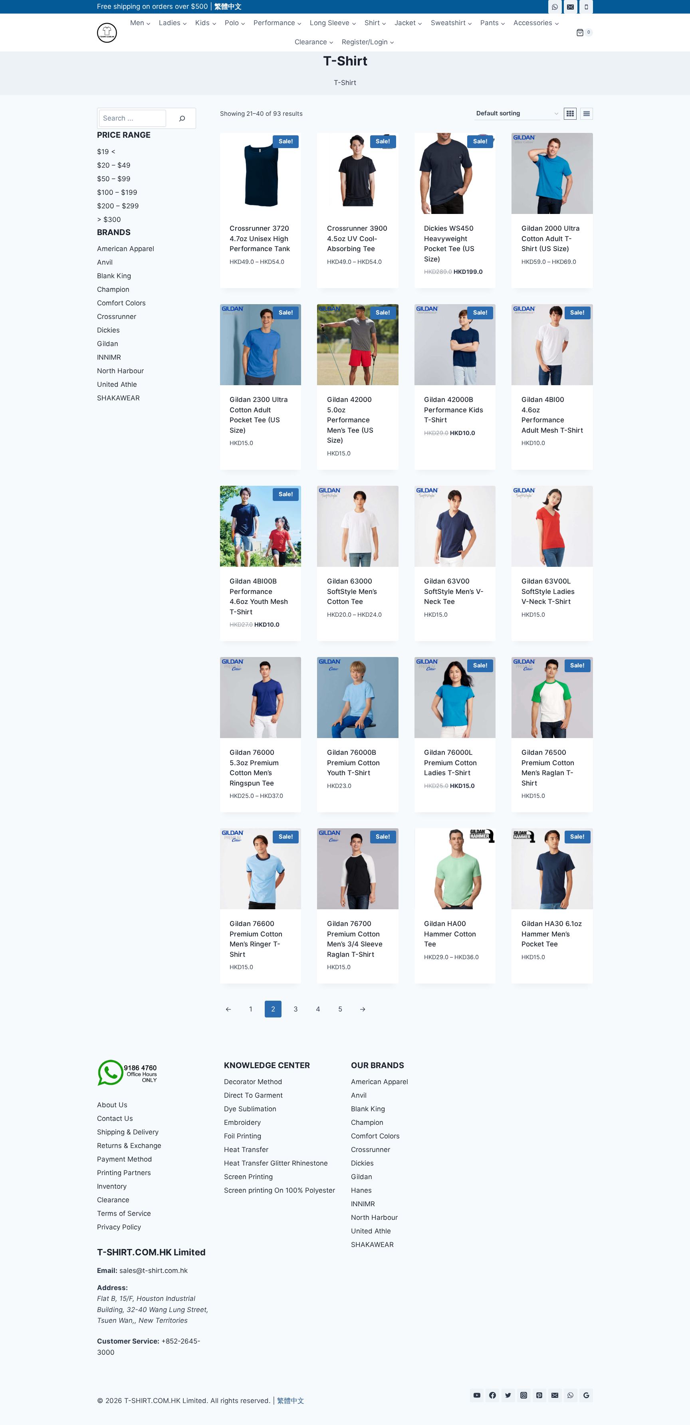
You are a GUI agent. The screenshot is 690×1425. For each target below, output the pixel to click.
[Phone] (586, 7)
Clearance (113, 1200)
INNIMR (109, 357)
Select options (255, 285)
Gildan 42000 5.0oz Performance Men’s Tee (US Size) (350, 420)
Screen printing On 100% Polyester (279, 1190)
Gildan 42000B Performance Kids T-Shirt (453, 410)
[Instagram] (524, 1395)
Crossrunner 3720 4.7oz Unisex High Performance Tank (260, 238)
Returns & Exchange (129, 1146)
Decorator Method (253, 1082)
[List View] (586, 114)
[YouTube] (477, 1395)
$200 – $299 (118, 206)
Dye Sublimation (250, 1109)
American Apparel (125, 249)
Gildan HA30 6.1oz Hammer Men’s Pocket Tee (551, 934)
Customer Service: (128, 1341)
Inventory (112, 1186)
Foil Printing (242, 1136)
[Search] (182, 118)
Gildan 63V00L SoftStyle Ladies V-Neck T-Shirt (548, 591)
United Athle (117, 384)
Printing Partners (124, 1173)
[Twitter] (508, 1395)
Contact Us (115, 1118)
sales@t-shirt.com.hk (153, 1271)
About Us (112, 1105)
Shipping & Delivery (128, 1132)
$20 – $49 (114, 165)
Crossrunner (116, 317)
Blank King (114, 276)
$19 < (106, 152)
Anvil (105, 262)
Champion (113, 289)
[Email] (570, 7)
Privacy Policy (119, 1227)
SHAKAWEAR (118, 398)
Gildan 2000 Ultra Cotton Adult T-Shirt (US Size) (550, 238)
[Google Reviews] (586, 1395)
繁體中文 (290, 1401)
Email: (107, 1271)
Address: (112, 1288)
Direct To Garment (253, 1095)
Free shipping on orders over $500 (152, 6)
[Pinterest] (539, 1395)
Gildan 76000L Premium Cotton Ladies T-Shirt (450, 762)
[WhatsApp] (555, 7)
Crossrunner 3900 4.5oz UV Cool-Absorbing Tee (357, 238)
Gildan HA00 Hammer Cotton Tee (450, 934)
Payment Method (124, 1159)
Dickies (108, 330)
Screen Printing (248, 1177)
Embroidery (242, 1122)
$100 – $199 (117, 192)
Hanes (361, 1190)
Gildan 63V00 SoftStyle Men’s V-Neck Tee (454, 591)
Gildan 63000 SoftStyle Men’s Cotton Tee (352, 591)
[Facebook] (492, 1395)
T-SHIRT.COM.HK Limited (151, 1252)
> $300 (109, 220)
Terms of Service (124, 1213)
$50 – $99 (114, 179)
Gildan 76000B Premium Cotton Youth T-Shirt (353, 762)
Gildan (107, 344)
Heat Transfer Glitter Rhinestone (276, 1163)
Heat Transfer (246, 1150)
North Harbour (120, 371)
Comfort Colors (121, 303)
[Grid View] (570, 114)
